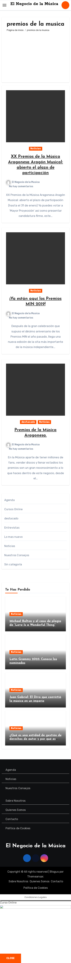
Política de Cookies (18, 828)
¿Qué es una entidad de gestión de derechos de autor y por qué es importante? (35, 739)
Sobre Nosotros (16, 800)
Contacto (12, 819)
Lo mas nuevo (13, 536)
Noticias (35, 148)
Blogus (54, 871)
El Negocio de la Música (34, 3)
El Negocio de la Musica (26, 182)
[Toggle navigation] (4, 5)
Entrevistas (11, 527)
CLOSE (10, 958)
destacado (28, 422)
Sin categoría (13, 564)
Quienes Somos (16, 810)
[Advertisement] (35, 55)
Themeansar (35, 876)
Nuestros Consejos (16, 555)
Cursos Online (13, 509)
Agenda (9, 500)
